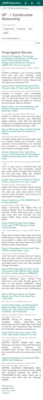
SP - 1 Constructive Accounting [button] (15, 8)
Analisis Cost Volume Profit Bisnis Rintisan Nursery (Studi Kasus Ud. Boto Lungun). (21, 180)
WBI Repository (7, 386)
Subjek (5, 33)
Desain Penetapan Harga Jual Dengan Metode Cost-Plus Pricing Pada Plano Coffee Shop (19, 296)
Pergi (38, 43)
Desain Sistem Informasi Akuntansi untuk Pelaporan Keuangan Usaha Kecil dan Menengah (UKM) (20, 108)
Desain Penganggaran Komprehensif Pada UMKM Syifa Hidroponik (20, 358)
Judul (30, 29)
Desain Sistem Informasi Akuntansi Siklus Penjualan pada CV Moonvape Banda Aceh (21, 86)
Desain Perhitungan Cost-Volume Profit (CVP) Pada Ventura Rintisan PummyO (19, 333)
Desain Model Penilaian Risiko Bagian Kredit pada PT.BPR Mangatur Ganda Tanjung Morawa (18, 225)
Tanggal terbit (8, 29)
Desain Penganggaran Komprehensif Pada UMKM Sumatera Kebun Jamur (20, 249)
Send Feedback (9, 391)
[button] (26, 3)
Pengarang (21, 29)
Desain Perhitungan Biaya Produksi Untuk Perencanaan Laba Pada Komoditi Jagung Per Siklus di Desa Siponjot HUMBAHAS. (20, 271)
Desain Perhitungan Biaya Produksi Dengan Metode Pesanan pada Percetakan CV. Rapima (21, 131)
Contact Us (6, 390)
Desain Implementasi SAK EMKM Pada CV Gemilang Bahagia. (21, 201)
